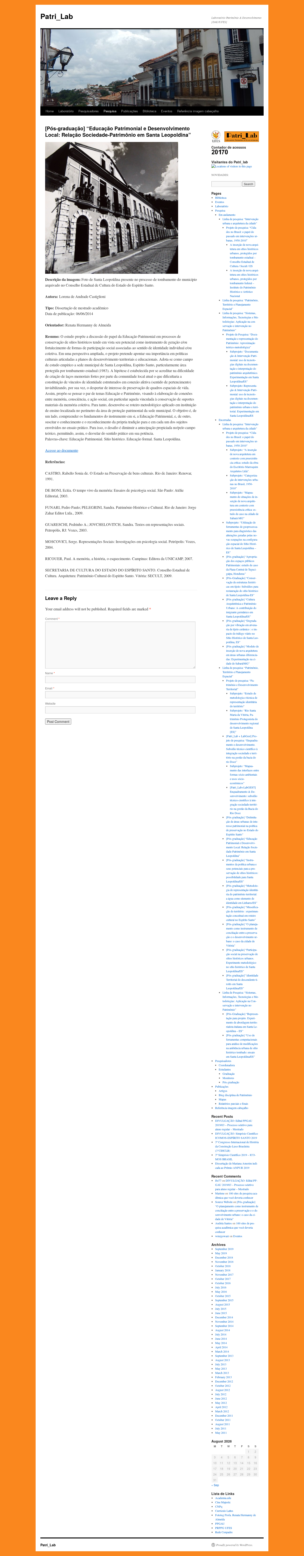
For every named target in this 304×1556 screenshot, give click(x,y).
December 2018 (224, 1257)
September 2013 (224, 1356)
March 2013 (222, 1373)
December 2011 (224, 1415)
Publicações (129, 111)
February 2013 (223, 1377)
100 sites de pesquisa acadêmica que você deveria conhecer (235, 1227)
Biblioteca (149, 111)
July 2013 (220, 1364)
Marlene (219, 1193)
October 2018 (223, 1266)
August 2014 (222, 1330)
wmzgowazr (222, 1236)
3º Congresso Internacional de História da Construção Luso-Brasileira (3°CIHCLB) (237, 1146)
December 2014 (224, 1317)
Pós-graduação (231, 1082)
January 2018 (222, 1270)
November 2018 (224, 1262)
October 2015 (223, 1296)
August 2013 (222, 1360)
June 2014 (221, 1338)
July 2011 (220, 1428)
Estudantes (225, 1069)
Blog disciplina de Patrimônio (235, 1095)
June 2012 (221, 1398)
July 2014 (220, 1334)
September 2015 (224, 1300)
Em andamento (227, 215)
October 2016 (223, 1283)
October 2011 (223, 1420)
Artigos (223, 1091)
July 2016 (220, 1287)
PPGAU (220, 1523)
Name (50, 673)
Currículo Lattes (224, 1511)
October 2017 (223, 1279)
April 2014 (221, 1347)
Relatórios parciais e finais (233, 1103)
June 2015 (221, 1313)
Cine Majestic (223, 1502)
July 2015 (220, 1309)
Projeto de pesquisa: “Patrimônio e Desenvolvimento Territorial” (242, 685)
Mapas (222, 1099)
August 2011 (222, 1424)
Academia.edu (223, 1498)
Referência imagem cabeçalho (198, 111)
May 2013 (221, 1368)
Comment (52, 619)
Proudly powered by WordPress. (234, 1545)
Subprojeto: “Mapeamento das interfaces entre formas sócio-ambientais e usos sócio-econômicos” (244, 774)
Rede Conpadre (224, 1532)
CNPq (218, 1506)
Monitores (228, 1078)
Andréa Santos (223, 1223)
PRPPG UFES (223, 1528)
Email (49, 688)
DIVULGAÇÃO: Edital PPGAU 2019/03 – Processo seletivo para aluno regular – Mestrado (233, 1125)
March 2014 (222, 1351)
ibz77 (218, 1180)
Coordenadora (227, 1065)
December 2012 (224, 1381)
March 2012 (222, 1411)
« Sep (215, 1485)
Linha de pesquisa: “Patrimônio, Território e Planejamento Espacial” (240, 304)
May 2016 (221, 1291)
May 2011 (221, 1432)
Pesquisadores (88, 111)
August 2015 (222, 1304)
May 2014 (221, 1343)
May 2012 (221, 1403)
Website (50, 703)
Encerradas (225, 420)
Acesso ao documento (61, 450)
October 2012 (223, 1385)
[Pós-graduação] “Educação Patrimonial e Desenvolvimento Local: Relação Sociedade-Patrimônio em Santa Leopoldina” (242, 847)
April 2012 (221, 1407)
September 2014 (224, 1326)
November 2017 (224, 1274)
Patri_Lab (56, 16)
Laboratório (66, 111)
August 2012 (222, 1390)
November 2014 (224, 1321)
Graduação (229, 1073)
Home (50, 111)
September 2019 (224, 1249)
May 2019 (221, 1253)
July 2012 (220, 1394)
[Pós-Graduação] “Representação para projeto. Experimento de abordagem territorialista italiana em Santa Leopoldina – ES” (242, 1022)
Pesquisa (110, 111)
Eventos (166, 111)
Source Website (224, 1202)
